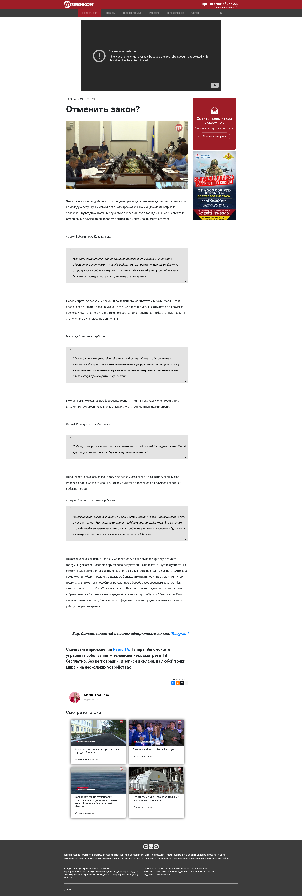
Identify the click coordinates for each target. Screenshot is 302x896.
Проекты (110, 12)
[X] (182, 683)
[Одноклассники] (178, 683)
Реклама (154, 12)
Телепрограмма (132, 12)
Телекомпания (175, 12)
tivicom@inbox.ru (162, 874)
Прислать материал (214, 136)
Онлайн (195, 12)
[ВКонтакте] (173, 683)
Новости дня (89, 12)
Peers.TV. (121, 649)
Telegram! (179, 633)
